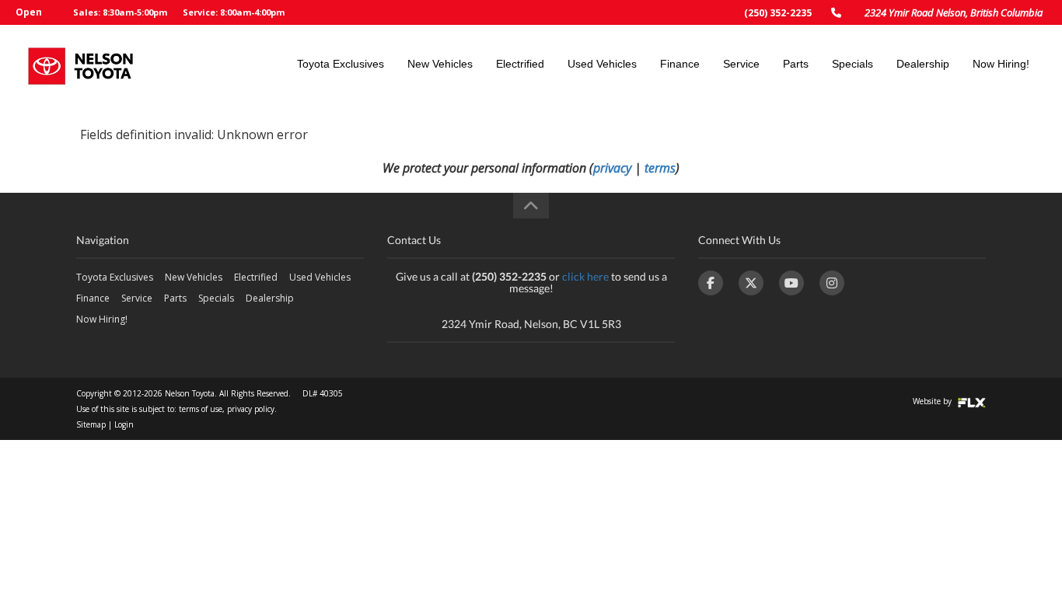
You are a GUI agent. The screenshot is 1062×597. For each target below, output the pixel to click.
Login (124, 424)
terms (660, 167)
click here (585, 276)
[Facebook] (710, 283)
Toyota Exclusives (340, 64)
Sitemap (91, 424)
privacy (612, 167)
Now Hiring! (1001, 64)
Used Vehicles (602, 64)
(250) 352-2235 (778, 12)
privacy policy (250, 408)
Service (741, 64)
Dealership (922, 64)
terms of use (200, 408)
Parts (796, 64)
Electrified (520, 64)
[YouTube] (791, 283)
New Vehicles (440, 64)
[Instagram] (831, 283)
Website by (933, 401)
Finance (680, 64)
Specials (852, 64)
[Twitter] (751, 283)
